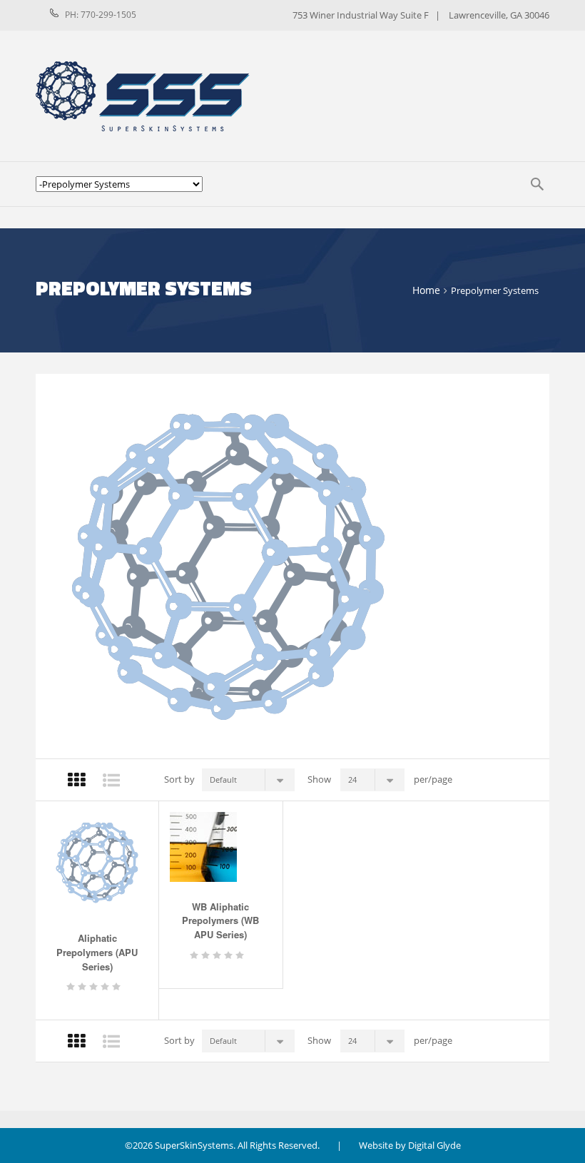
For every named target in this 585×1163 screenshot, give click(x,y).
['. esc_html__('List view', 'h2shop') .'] (111, 1041)
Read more (85, 981)
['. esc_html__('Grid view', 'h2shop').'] (76, 1041)
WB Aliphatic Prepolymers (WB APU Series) (220, 921)
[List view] (111, 780)
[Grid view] (76, 780)
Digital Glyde (434, 1145)
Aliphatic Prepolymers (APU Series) (97, 952)
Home (426, 290)
